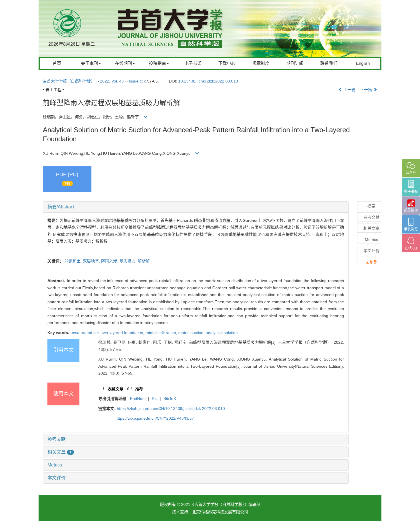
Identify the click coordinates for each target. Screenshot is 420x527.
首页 (57, 63)
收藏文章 (115, 389)
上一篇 (348, 89)
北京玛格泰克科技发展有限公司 (220, 512)
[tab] (195, 207)
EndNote (138, 398)
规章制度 (260, 63)
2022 (104, 81)
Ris (154, 398)
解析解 (144, 261)
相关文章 (59, 452)
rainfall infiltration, (161, 332)
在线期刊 (123, 63)
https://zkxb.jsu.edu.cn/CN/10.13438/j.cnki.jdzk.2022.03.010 (171, 408)
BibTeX (169, 398)
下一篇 (366, 89)
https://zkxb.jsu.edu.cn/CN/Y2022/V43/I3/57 (154, 418)
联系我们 (328, 63)
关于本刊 (89, 63)
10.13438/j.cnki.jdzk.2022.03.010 (208, 81)
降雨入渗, (110, 261)
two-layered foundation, (123, 332)
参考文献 (56, 439)
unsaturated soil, (86, 332)
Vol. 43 (117, 81)
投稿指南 (157, 63)
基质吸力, (128, 261)
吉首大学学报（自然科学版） (69, 81)
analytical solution (222, 332)
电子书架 (192, 63)
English (363, 63)
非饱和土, (74, 261)
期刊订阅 (294, 63)
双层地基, (92, 261)
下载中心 (226, 63)
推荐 (139, 389)
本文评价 (56, 477)
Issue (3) (137, 81)
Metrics (54, 464)
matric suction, (192, 332)
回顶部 (371, 262)
